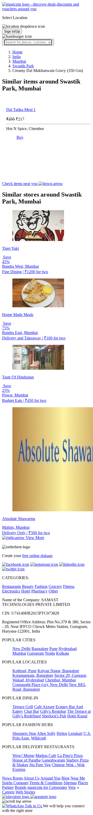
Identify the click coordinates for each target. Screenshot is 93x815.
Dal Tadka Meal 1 (21, 109)
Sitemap (70, 783)
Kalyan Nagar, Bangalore (58, 671)
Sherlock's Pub (54, 716)
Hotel (25, 591)
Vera (71, 787)
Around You (50, 778)
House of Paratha (26, 760)
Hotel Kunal (77, 716)
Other (53, 591)
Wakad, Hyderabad (28, 680)
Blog (65, 778)
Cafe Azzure (44, 707)
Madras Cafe (45, 755)
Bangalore (40, 648)
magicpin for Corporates (47, 787)
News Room (12, 778)
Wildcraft (38, 738)
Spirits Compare (15, 783)
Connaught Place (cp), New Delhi (40, 684)
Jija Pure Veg (40, 765)
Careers (8, 792)
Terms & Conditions (46, 783)
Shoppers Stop (24, 733)
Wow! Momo (23, 755)
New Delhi (21, 648)
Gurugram (35, 653)
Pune (53, 648)
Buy (20, 137)
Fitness (68, 586)
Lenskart (75, 733)
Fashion (41, 586)
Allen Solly (46, 733)
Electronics (11, 591)
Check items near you (20, 183)
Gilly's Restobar (53, 711)
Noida (50, 653)
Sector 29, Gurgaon (70, 675)
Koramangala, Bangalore (32, 675)
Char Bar (31, 711)
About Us (32, 778)
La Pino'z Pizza (70, 755)
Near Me (78, 778)
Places (83, 783)
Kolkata (62, 653)
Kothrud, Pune (24, 671)
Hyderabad (68, 648)
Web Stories (25, 792)
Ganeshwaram (53, 760)
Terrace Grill (22, 707)
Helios (62, 733)
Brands (20, 787)
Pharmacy (39, 591)
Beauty (28, 586)
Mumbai (19, 653)
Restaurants (11, 586)
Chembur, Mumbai (60, 680)
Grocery (55, 586)
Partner (8, 787)
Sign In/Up (12, 31)
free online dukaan (37, 555)
